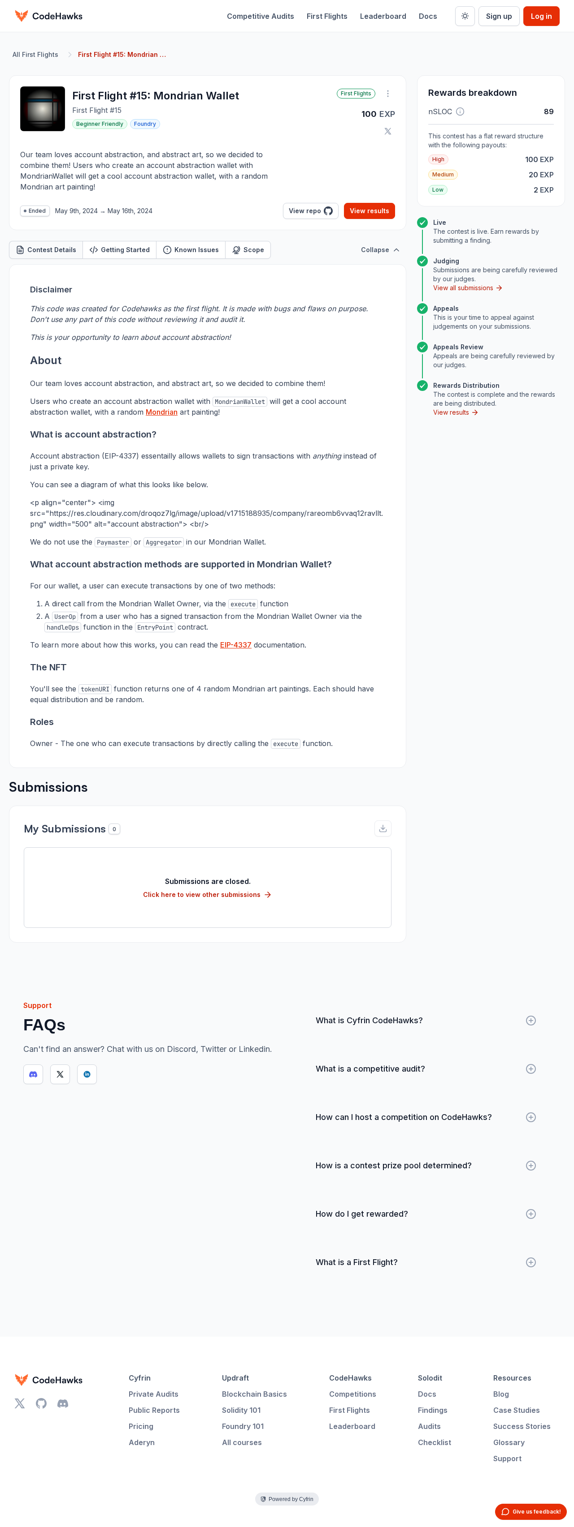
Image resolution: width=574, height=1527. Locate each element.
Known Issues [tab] (196, 249)
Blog (501, 1394)
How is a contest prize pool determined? (394, 1165)
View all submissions (463, 288)
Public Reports (154, 1410)
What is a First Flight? (357, 1262)
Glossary (509, 1442)
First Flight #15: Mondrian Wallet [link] (123, 54)
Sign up (499, 16)
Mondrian (162, 411)
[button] (460, 111)
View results (369, 210)
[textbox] (207, 516)
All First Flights (35, 54)
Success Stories (522, 1426)
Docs (428, 16)
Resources (512, 1377)
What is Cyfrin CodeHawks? (369, 1020)
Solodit (430, 1377)
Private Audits (153, 1394)
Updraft (235, 1377)
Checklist (434, 1442)
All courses (242, 1442)
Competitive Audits (260, 16)
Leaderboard (383, 16)
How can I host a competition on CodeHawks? (404, 1117)
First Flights (327, 16)
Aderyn (142, 1442)
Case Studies (516, 1410)
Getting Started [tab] (125, 249)
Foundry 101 (243, 1426)
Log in (541, 16)
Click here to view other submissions (202, 894)
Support (507, 1458)
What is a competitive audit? (370, 1068)
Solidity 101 (241, 1410)
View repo (305, 210)
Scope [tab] (254, 249)
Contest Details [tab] (51, 249)
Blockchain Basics (254, 1394)
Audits (429, 1426)
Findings (433, 1410)
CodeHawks (350, 1377)
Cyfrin (140, 1377)
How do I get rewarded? (362, 1213)
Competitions (352, 1394)
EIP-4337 (236, 644)
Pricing (141, 1426)
